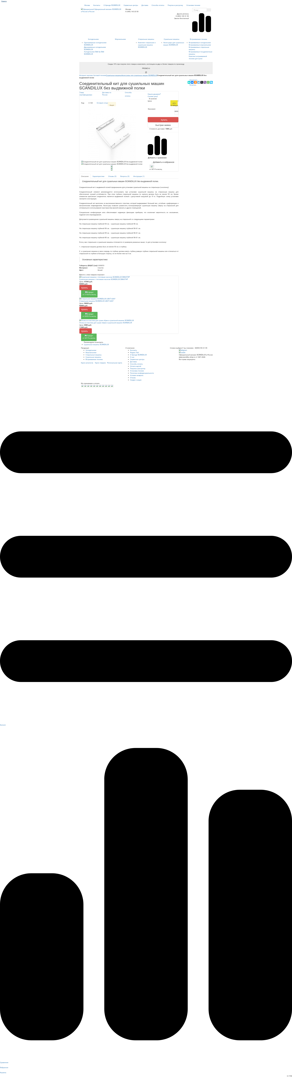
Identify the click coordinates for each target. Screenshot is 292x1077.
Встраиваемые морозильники (200, 45)
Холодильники (93, 39)
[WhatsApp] (208, 82)
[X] (201, 82)
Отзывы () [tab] (112, 176)
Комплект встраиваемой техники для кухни (198, 57)
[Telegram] (198, 82)
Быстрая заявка (163, 124)
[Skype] (211, 82)
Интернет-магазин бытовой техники (92, 75)
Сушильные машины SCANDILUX (96, 344)
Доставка (144, 5)
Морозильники (120, 39)
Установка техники (193, 5)
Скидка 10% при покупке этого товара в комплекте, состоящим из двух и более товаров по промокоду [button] (146, 66)
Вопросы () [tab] (124, 176)
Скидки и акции (135, 380)
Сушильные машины (171, 39)
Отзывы (133, 377)
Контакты (96, 5)
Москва (87, 5)
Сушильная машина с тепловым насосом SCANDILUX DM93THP (103, 279)
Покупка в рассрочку (175, 5)
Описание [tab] (85, 176)
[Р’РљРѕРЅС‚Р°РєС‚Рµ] (192, 82)
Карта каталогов (87, 363)
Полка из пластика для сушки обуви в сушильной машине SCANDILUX (105, 322)
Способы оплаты (158, 5)
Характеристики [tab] (98, 176)
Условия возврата (136, 375)
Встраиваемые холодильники (200, 42)
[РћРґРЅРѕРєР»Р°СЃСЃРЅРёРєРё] (195, 82)
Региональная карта (114, 363)
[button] (163, 162)
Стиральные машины (146, 39)
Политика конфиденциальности (142, 373)
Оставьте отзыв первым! (106, 103)
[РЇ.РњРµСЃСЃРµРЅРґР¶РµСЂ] (189, 82)
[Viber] (205, 82)
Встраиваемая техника (198, 39)
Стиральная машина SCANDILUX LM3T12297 (96, 301)
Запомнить (193, 80)
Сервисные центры (131, 5)
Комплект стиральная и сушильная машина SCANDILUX (147, 44)
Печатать (192, 85)
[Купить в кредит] (151, 166)
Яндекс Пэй (134, 352)
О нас (132, 357)
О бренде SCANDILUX (112, 5)
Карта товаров (100, 363)
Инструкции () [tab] (139, 176)
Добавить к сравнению (157, 157)
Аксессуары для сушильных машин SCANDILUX (173, 43)
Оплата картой (135, 366)
